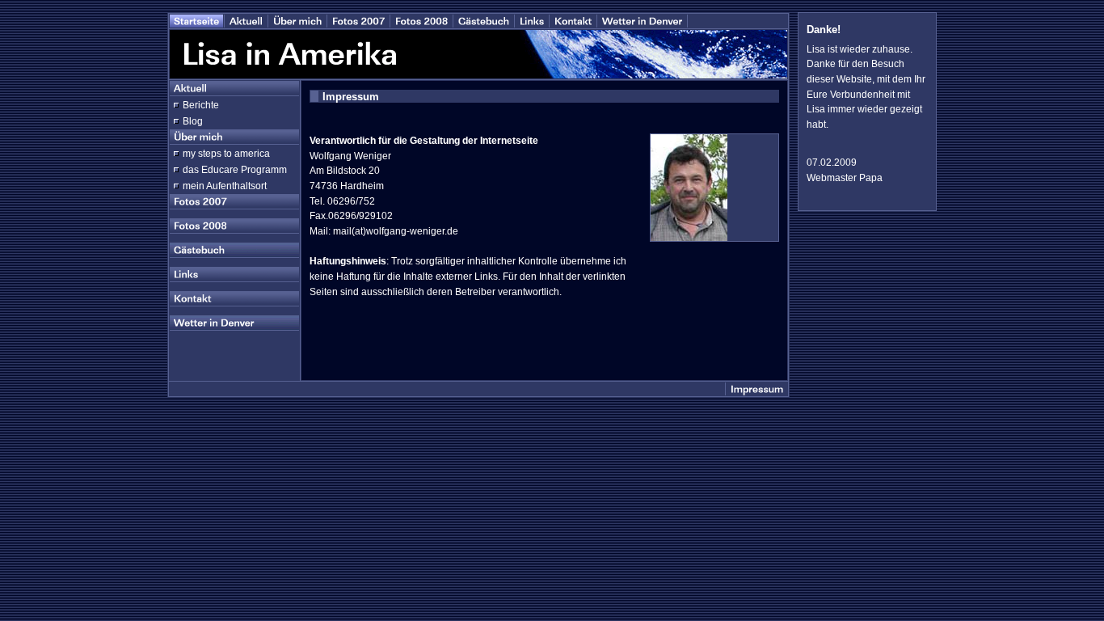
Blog (193, 121)
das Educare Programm (235, 169)
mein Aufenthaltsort (225, 186)
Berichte (201, 105)
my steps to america (226, 153)
